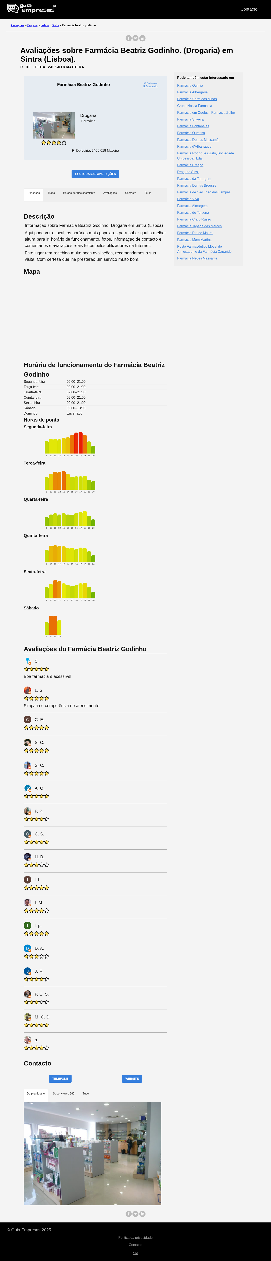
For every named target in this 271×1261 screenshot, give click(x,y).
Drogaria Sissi (188, 172)
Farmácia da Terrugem (194, 178)
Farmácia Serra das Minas (197, 99)
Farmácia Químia (190, 85)
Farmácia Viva (188, 199)
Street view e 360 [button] (63, 1093)
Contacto (249, 9)
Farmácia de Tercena (193, 212)
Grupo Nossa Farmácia (194, 106)
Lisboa (45, 25)
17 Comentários (150, 86)
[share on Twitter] (135, 40)
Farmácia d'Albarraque (194, 146)
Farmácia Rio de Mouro (195, 233)
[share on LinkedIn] (142, 40)
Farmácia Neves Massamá (197, 258)
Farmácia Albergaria (192, 92)
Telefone (60, 1078)
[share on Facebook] (128, 40)
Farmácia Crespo (190, 165)
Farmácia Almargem (192, 206)
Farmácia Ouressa (191, 133)
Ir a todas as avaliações (95, 174)
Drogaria (32, 25)
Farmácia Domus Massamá (197, 139)
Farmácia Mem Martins (194, 239)
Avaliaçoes (17, 25)
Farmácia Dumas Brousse (196, 185)
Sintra (55, 25)
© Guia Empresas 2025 (29, 1230)
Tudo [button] (86, 1093)
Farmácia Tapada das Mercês (199, 226)
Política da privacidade (135, 1237)
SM (135, 1253)
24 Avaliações (150, 83)
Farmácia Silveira (190, 119)
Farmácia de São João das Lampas (204, 192)
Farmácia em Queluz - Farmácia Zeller (206, 112)
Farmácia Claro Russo (194, 219)
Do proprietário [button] (36, 1093)
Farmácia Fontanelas (193, 126)
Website (132, 1078)
